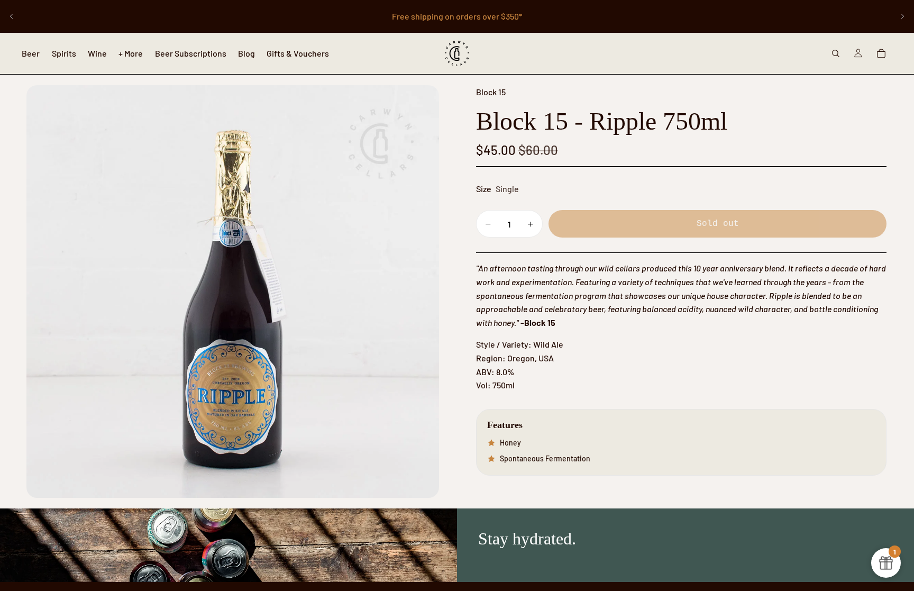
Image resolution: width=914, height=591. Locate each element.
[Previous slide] (11, 16)
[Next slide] (902, 16)
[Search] (835, 53)
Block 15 (491, 92)
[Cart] (881, 53)
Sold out (718, 224)
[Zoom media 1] (232, 291)
